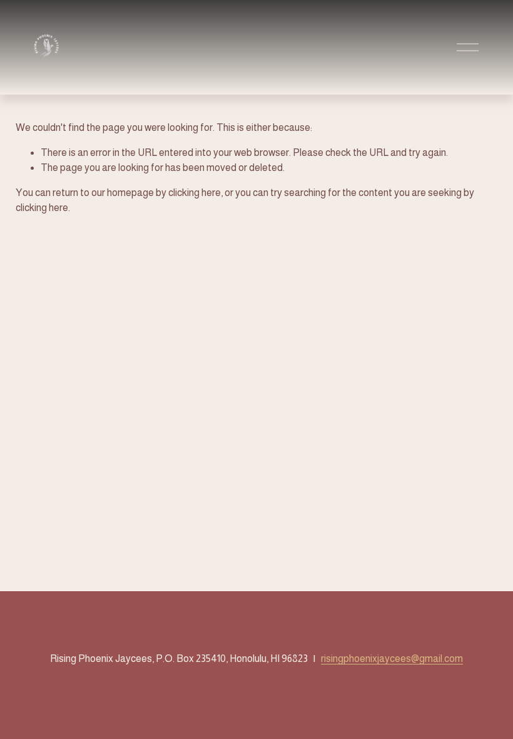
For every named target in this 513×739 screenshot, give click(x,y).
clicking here (194, 192)
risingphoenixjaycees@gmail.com (392, 658)
